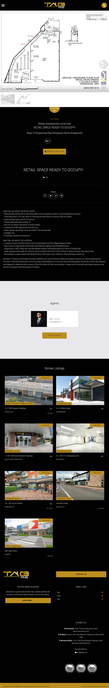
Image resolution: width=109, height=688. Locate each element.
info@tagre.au (82, 652)
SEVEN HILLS (9, 412)
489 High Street (11, 551)
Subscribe (27, 600)
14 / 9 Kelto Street (63, 408)
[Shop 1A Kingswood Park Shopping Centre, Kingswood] (54, 51)
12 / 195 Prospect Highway (15, 408)
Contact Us (81, 574)
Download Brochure (55, 151)
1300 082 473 (82, 649)
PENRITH (8, 554)
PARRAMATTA (9, 507)
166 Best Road (62, 503)
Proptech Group (102, 686)
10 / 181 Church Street (13, 503)
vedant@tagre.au (55, 322)
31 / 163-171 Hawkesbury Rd (67, 456)
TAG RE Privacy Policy (43, 686)
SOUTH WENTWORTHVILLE (14, 459)
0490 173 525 (54, 319)
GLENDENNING (61, 412)
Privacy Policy (85, 686)
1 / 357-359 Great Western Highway (19, 456)
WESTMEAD (60, 459)
